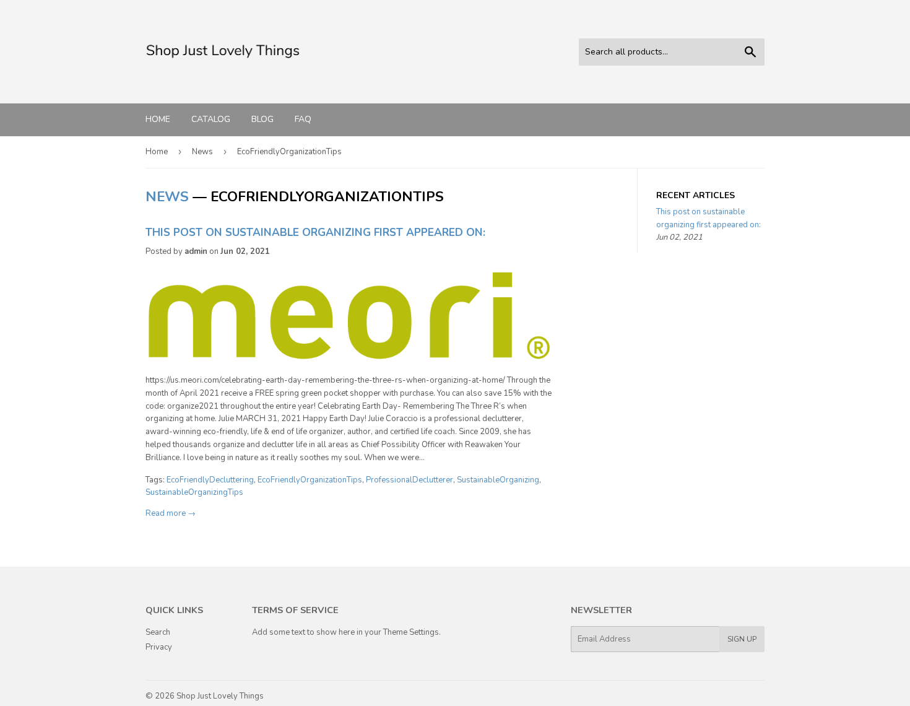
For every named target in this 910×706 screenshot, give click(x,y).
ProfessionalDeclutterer (409, 480)
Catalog (210, 119)
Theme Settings (411, 632)
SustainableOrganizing (498, 480)
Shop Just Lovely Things (220, 696)
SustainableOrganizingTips (194, 492)
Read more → (170, 513)
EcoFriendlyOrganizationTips (310, 480)
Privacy (158, 647)
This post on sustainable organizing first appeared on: (315, 232)
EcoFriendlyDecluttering (210, 480)
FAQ (303, 119)
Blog (262, 119)
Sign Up (741, 639)
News (202, 151)
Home (157, 119)
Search (157, 632)
